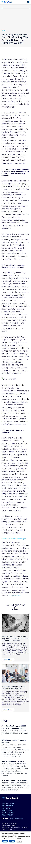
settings (19, 838)
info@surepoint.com (16, 819)
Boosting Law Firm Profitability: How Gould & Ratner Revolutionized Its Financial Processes (15, 638)
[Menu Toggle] (28, 2)
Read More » (8, 660)
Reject (12, 841)
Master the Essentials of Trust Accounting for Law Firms (13, 688)
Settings (20, 841)
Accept (5, 841)
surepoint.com (15, 596)
